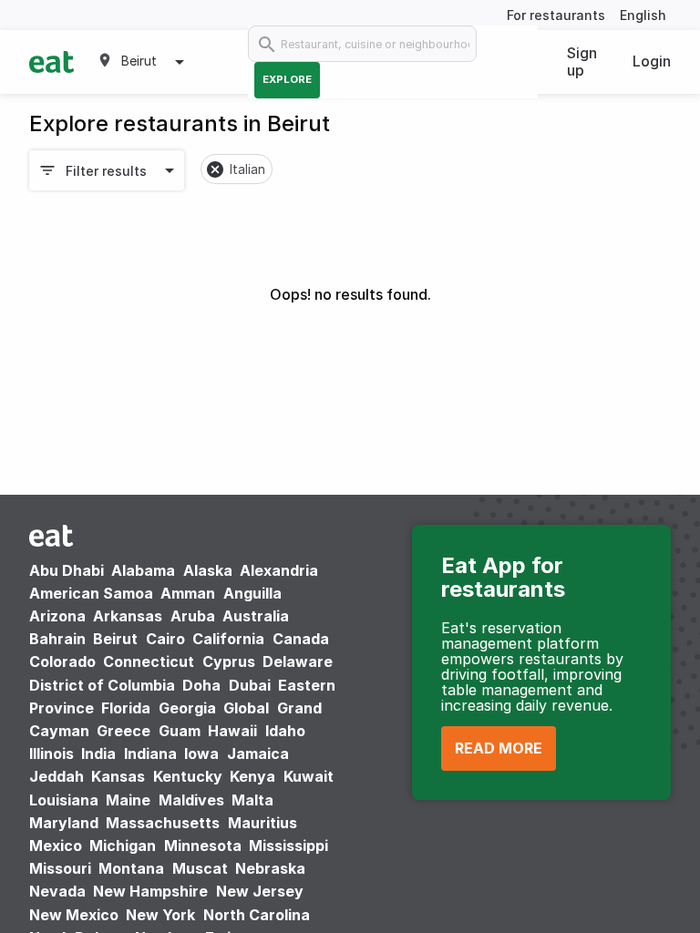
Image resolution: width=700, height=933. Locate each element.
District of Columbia (102, 685)
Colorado (62, 661)
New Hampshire (150, 891)
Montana (131, 868)
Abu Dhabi (66, 570)
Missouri (60, 868)
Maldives (191, 800)
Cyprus (228, 661)
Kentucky (187, 776)
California (228, 639)
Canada (301, 639)
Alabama (143, 570)
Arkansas (127, 616)
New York (160, 915)
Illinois (51, 753)
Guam (180, 731)
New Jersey (260, 891)
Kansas (118, 776)
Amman (187, 593)
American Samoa (91, 593)
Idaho (285, 731)
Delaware (297, 661)
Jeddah (56, 776)
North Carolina (256, 915)
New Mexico (73, 915)
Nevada (57, 891)
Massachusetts (163, 823)
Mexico (55, 845)
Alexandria (279, 570)
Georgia (187, 708)
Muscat (200, 868)
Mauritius (262, 823)
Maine (128, 800)
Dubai (250, 685)
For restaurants (556, 15)
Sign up (582, 61)
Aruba (192, 616)
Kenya (252, 776)
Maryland (63, 823)
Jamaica (258, 753)
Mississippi (288, 845)
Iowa (201, 753)
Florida (125, 708)
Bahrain (57, 639)
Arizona (57, 616)
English (643, 15)
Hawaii (232, 731)
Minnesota (203, 845)
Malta (252, 800)
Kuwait (308, 776)
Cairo (165, 639)
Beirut (115, 639)
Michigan (122, 845)
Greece (123, 731)
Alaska (207, 570)
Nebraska (270, 868)
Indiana (150, 753)
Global (246, 708)
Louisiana (63, 800)
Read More (498, 748)
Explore (287, 79)
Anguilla (252, 593)
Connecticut (148, 661)
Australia (255, 616)
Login (652, 61)
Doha (201, 685)
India (98, 753)
